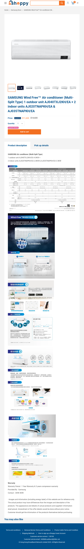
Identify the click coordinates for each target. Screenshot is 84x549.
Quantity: (11, 123)
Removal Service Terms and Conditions (37, 530)
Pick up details (41, 145)
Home (6, 10)
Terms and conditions (13, 530)
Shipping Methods (28, 533)
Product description (17, 145)
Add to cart (24, 132)
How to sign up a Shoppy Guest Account (52, 533)
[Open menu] (5, 3)
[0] (72, 3)
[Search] (62, 3)
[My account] (68, 3)
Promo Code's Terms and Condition (66, 530)
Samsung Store (16, 10)
